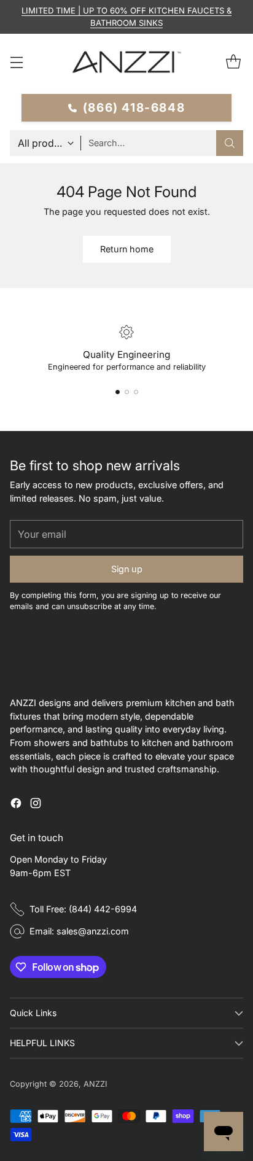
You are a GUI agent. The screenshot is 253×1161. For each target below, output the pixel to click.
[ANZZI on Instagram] (35, 805)
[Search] (229, 143)
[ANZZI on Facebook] (16, 805)
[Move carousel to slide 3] (136, 392)
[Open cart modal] (233, 62)
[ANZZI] (126, 62)
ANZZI (95, 1084)
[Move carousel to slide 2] (127, 392)
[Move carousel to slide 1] (117, 392)
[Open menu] (16, 62)
